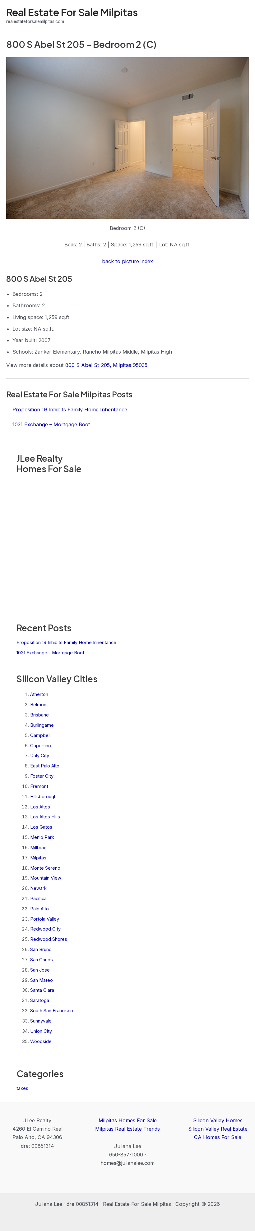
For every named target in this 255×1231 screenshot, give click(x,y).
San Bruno (41, 949)
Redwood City (45, 929)
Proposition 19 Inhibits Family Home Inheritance (66, 642)
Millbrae (38, 847)
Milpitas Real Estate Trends (127, 1129)
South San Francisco (51, 1011)
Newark (38, 888)
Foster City (41, 776)
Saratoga (39, 1000)
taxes (22, 1088)
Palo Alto (39, 909)
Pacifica (38, 898)
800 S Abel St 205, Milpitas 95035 (106, 365)
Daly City (39, 755)
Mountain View (45, 878)
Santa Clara (42, 990)
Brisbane (39, 715)
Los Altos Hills (45, 817)
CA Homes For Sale (217, 1137)
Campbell (40, 735)
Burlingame (42, 725)
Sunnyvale (41, 1021)
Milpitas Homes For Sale (128, 1120)
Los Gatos (41, 827)
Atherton (39, 694)
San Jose (40, 970)
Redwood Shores (48, 939)
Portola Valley (44, 919)
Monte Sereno (45, 868)
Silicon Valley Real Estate (218, 1129)
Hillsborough (43, 796)
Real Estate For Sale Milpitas (72, 12)
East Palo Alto (44, 766)
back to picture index (127, 261)
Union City (41, 1031)
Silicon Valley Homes (218, 1120)
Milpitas (38, 858)
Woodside (41, 1041)
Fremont (39, 786)
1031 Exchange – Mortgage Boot (50, 653)
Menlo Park (42, 837)
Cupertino (40, 745)
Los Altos (40, 807)
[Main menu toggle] (242, 16)
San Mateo (41, 980)
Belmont (39, 704)
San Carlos (41, 960)
